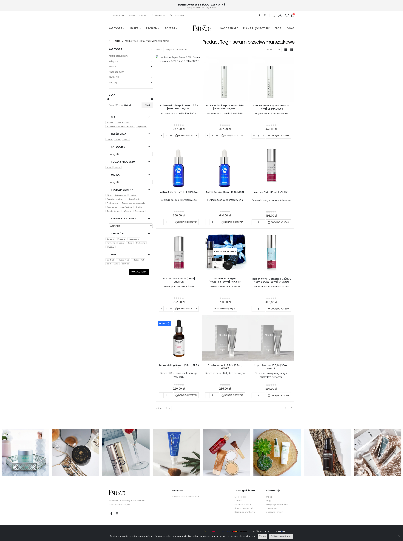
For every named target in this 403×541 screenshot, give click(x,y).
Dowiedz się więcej (226, 308)
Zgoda (262, 536)
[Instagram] (265, 15)
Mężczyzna (141, 126)
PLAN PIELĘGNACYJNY (256, 28)
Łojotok (133, 195)
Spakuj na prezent (244, 508)
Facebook (111, 513)
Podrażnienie (134, 199)
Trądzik (139, 207)
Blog (268, 500)
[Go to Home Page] (110, 41)
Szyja (118, 139)
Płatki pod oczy (116, 71)
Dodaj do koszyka (187, 135)
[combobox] (131, 154)
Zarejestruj (178, 15)
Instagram (117, 513)
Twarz (125, 139)
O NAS (290, 28)
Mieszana (121, 239)
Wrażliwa (110, 247)
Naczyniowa (134, 239)
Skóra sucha (112, 207)
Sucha (121, 243)
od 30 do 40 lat (138, 260)
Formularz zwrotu (243, 504)
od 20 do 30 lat (123, 260)
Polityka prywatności (280, 536)
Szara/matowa (126, 207)
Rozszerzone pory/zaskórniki (133, 203)
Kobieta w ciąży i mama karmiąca (120, 126)
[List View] (291, 49)
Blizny (109, 195)
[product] (179, 78)
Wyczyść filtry (138, 271)
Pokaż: (269, 49)
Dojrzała (110, 239)
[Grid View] (285, 49)
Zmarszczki (139, 211)
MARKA (134, 28)
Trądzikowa (140, 243)
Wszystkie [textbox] (115, 154)
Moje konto (240, 496)
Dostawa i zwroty (274, 511)
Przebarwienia (112, 203)
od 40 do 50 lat (112, 264)
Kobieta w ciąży (123, 122)
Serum (117, 167)
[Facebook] (259, 15)
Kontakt (142, 15)
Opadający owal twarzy (116, 199)
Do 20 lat (110, 260)
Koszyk (132, 15)
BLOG (278, 28)
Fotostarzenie (120, 195)
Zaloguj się (160, 15)
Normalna (111, 243)
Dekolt (109, 139)
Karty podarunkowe (118, 55)
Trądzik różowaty (113, 211)
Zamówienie (119, 15)
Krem (109, 167)
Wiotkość (127, 211)
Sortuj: (159, 49)
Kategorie (113, 61)
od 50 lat (125, 264)
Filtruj (147, 105)
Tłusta (130, 243)
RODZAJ (170, 28)
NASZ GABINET (229, 28)
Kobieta (110, 122)
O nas (269, 496)
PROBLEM (151, 28)
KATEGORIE (115, 28)
